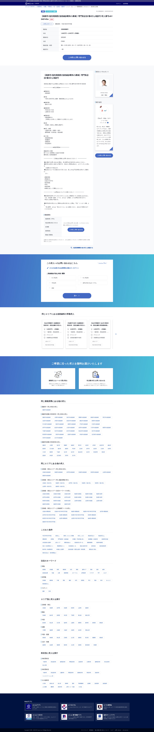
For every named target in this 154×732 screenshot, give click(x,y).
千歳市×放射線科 (47, 431)
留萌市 (44, 448)
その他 (80, 687)
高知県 (101, 637)
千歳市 (58, 452)
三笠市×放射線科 (95, 427)
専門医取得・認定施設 (63, 539)
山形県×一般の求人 (47, 486)
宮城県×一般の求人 (86, 483)
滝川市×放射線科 (59, 431)
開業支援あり (67, 542)
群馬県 (58, 615)
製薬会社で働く (93, 549)
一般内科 (45, 661)
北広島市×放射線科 (96, 434)
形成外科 (97, 672)
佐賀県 (51, 645)
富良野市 (95, 452)
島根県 (51, 637)
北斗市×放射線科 (59, 438)
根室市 (51, 452)
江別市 (80, 448)
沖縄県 (95, 645)
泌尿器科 (97, 683)
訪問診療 (83, 573)
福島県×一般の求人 (60, 486)
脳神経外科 (80, 672)
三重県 (44, 630)
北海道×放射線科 (47, 472)
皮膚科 (89, 683)
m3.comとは (125, 730)
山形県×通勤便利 (63, 518)
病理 (58, 569)
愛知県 (101, 622)
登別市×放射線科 (60, 434)
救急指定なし (46, 583)
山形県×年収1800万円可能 (77, 518)
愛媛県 (94, 637)
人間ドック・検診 (70, 687)
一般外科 (45, 672)
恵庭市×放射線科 (72, 434)
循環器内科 (62, 661)
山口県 (72, 637)
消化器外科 (53, 672)
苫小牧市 (52, 448)
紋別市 (95, 448)
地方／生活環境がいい (48, 546)
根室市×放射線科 (107, 427)
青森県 (51, 608)
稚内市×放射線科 (60, 424)
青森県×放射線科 (59, 472)
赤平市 (88, 448)
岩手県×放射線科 (71, 472)
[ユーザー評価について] (107, 122)
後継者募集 (89, 542)
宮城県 (65, 608)
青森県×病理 (99, 494)
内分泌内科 (107, 661)
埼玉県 (65, 615)
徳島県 (79, 637)
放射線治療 (45, 573)
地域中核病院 (99, 542)
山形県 (79, 608)
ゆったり (108, 580)
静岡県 (94, 622)
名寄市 (109, 448)
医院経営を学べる (79, 542)
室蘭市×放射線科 (83, 417)
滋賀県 (51, 630)
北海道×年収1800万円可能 (61, 511)
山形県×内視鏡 (88, 500)
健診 (70, 580)
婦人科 (59, 683)
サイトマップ (84, 730)
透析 (91, 569)
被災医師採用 (103, 546)
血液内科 (81, 661)
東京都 (79, 615)
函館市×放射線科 (47, 410)
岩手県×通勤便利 (104, 511)
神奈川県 (87, 615)
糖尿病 (64, 569)
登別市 (103, 452)
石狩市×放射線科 (47, 438)
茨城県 (44, 615)
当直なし (57, 535)
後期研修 (66, 573)
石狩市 (66, 455)
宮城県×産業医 (77, 497)
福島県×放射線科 (47, 475)
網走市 (109, 445)
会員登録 (125, 3)
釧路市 (72, 445)
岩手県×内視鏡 (57, 497)
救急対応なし (101, 535)
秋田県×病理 (67, 500)
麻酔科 (52, 687)
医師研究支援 (105, 539)
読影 (97, 569)
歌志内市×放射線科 (83, 431)
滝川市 (65, 452)
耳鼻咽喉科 (81, 683)
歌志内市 (80, 452)
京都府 (58, 630)
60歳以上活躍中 (60, 549)
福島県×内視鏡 (57, 504)
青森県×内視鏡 (88, 494)
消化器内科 (53, 661)
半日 (89, 580)
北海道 (44, 608)
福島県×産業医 (46, 504)
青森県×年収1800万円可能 (89, 511)
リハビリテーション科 (48, 676)
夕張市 (94, 445)
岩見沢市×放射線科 (71, 420)
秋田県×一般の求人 (99, 483)
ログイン (118, 3)
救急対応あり (91, 535)
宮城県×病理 (99, 497)
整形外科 (89, 672)
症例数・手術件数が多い (78, 539)
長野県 (79, 622)
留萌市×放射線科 (96, 420)
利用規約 (91, 730)
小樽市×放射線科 (59, 417)
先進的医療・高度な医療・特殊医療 (76, 549)
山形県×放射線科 (107, 472)
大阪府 (65, 630)
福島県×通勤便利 (92, 518)
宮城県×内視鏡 (88, 497)
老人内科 (45, 665)
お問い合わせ (118, 730)
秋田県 (72, 608)
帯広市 (79, 445)
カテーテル (74, 573)
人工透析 (45, 687)
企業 (59, 573)
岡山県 (58, 637)
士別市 (102, 448)
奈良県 (79, 630)
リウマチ (92, 573)
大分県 (72, 645)
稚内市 (59, 448)
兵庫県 (72, 630)
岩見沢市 (102, 445)
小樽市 (51, 445)
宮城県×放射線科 (83, 472)
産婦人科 (52, 683)
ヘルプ (111, 730)
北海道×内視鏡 (57, 494)
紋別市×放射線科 (59, 427)
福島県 (86, 608)
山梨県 (72, 622)
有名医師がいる (72, 546)
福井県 (65, 622)
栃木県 (51, 615)
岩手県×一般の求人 (73, 483)
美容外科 (60, 687)
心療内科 (89, 661)
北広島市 (59, 455)
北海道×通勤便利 (47, 511)
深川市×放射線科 (96, 431)
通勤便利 (45, 539)
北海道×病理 (67, 494)
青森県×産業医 (77, 494)
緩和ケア (84, 569)
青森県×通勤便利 (75, 511)
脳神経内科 (97, 661)
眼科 (73, 683)
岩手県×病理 (67, 497)
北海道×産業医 (46, 494)
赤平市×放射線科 (47, 427)
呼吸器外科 (71, 672)
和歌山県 (87, 630)
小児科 (44, 683)
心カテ (105, 573)
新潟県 (44, 622)
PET (99, 573)
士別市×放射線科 (71, 427)
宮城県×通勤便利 (63, 515)
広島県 (65, 637)
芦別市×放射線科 (84, 424)
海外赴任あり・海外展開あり (49, 553)
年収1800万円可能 (47, 535)
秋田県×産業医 (46, 500)
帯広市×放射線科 (107, 417)
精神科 (66, 683)
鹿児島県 (87, 645)
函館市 (44, 445)
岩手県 (58, 608)
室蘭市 (65, 445)
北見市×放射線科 (47, 420)
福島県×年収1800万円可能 (49, 522)
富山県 (51, 622)
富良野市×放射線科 (47, 434)
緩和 (103, 569)
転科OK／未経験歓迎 (47, 549)
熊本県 (65, 645)
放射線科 (105, 683)
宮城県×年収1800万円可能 (77, 515)
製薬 (77, 569)
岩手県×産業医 (46, 497)
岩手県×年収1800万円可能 (49, 515)
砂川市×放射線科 (71, 431)
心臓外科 (62, 672)
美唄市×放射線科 (72, 424)
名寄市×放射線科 (83, 427)
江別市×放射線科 (96, 424)
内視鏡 (51, 569)
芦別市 (73, 448)
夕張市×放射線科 (59, 420)
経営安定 (93, 546)
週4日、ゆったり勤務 (69, 535)
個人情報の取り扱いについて (102, 730)
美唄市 (66, 448)
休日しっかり (81, 535)
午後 (58, 580)
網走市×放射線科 (84, 420)
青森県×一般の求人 (60, 483)
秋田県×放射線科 (95, 472)
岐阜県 (86, 622)
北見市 (86, 445)
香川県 (86, 637)
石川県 (58, 622)
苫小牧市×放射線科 (47, 424)
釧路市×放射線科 (95, 417)
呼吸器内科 (72, 661)
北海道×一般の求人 (47, 483)
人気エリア (57, 542)
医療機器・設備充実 (93, 539)
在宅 (71, 569)
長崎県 (58, 645)
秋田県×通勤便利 (92, 515)
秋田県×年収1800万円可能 (49, 518)
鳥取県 (44, 637)
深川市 (88, 452)
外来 (101, 580)
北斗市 (73, 455)
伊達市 (51, 455)
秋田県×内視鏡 (57, 500)
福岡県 (44, 645)
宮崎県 (79, 645)
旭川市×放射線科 (71, 417)
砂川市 (72, 452)
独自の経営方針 (83, 546)
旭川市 (58, 445)
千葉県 (72, 615)
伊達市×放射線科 (84, 434)
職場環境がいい (61, 546)
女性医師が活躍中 (47, 542)
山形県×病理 (99, 500)
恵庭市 (44, 455)
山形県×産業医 (77, 500)
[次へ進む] (116, 334)
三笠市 (44, 452)
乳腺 (53, 573)
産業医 (52, 539)
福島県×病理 (67, 504)
